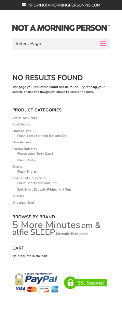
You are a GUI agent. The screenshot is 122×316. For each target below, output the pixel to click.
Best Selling (21, 124)
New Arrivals (21, 142)
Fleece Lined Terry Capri (35, 153)
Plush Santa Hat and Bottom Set (42, 136)
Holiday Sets (21, 131)
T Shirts (18, 196)
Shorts (17, 167)
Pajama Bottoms (24, 149)
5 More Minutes (46, 224)
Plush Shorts (27, 171)
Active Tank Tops (24, 118)
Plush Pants (26, 160)
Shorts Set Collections (29, 178)
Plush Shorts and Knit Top (37, 183)
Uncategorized (23, 202)
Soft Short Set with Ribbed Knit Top (44, 189)
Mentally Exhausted (72, 233)
